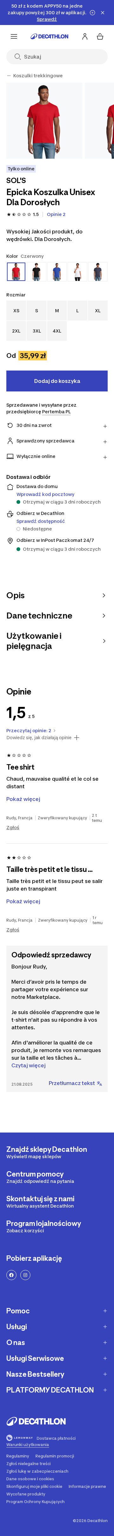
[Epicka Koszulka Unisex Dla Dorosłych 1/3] (44, 121)
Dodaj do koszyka (57, 381)
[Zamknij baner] (103, 13)
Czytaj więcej (28, 1065)
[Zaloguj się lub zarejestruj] (84, 36)
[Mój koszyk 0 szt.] (100, 36)
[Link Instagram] (25, 1275)
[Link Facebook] (11, 1275)
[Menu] (14, 36)
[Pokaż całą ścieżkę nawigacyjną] (8, 75)
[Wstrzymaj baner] (92, 13)
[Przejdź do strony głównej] (49, 36)
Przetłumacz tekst (72, 1083)
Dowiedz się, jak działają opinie (39, 737)
